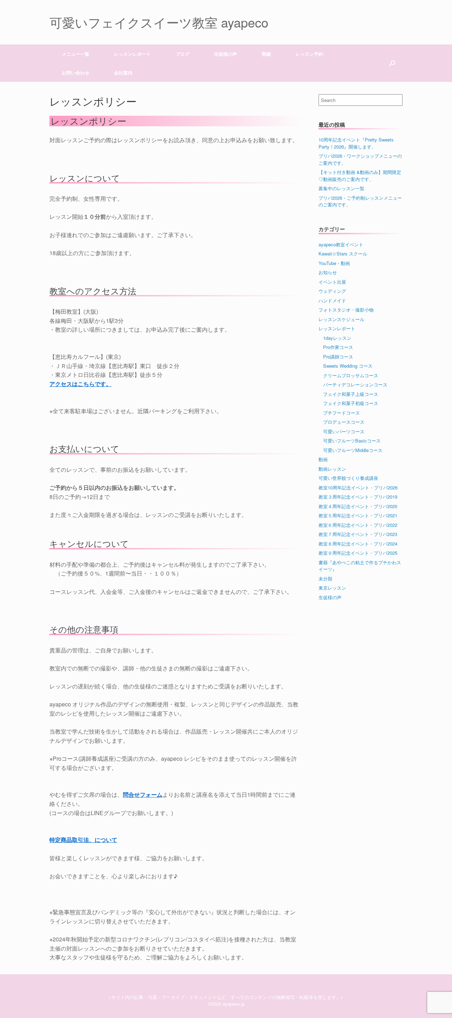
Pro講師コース (338, 356)
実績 (266, 53)
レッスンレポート (337, 328)
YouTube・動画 (334, 263)
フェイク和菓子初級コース (350, 403)
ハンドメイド (332, 300)
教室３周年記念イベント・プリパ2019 (358, 496)
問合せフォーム (142, 794)
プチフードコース (341, 412)
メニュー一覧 (75, 53)
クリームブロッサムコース (350, 375)
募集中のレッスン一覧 (341, 188)
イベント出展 (332, 281)
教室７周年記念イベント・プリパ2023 (358, 534)
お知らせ (328, 272)
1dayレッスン (337, 338)
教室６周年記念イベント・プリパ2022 (358, 525)
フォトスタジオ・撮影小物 (346, 309)
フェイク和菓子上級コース (350, 394)
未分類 (325, 578)
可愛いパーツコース (343, 431)
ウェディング (332, 291)
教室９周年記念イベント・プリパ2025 (358, 552)
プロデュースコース (343, 421)
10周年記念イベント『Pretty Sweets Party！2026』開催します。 (356, 143)
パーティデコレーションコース (355, 384)
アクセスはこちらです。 (80, 384)
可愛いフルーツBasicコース (352, 440)
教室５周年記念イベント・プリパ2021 (358, 515)
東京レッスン (332, 587)
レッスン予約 (309, 53)
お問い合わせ (75, 72)
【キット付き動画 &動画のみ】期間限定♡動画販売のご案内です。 (360, 175)
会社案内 (123, 72)
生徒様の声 (225, 53)
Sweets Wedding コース (348, 365)
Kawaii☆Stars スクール (343, 253)
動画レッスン (332, 468)
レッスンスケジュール (341, 319)
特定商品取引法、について (83, 840)
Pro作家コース (338, 347)
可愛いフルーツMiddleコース (352, 450)
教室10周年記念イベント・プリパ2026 (358, 487)
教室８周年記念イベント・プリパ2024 (358, 543)
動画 (323, 459)
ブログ (182, 53)
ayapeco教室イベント (341, 244)
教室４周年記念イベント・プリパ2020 (358, 506)
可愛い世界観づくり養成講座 (348, 478)
